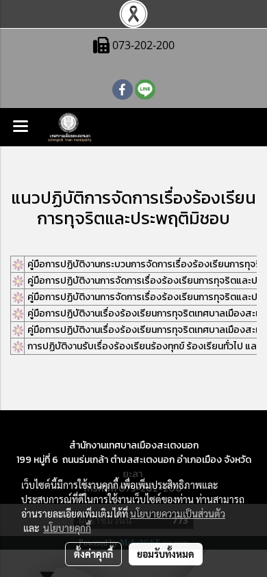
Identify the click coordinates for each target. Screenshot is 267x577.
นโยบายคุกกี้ (67, 528)
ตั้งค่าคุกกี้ (93, 554)
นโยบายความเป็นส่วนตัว (177, 513)
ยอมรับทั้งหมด (165, 554)
